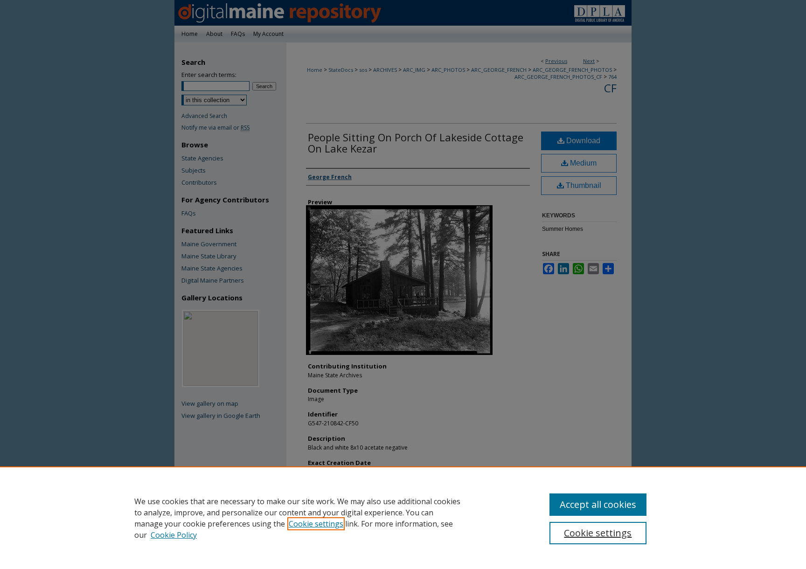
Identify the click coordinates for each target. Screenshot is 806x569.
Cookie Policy (174, 535)
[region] (403, 517)
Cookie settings (316, 524)
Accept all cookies (598, 504)
